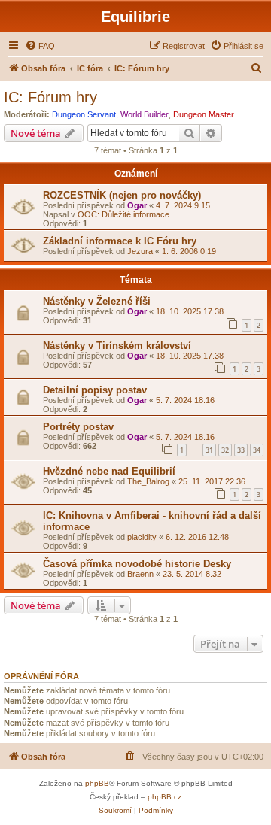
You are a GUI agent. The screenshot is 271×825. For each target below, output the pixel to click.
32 (225, 450)
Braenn (140, 573)
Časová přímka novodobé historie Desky (137, 563)
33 (241, 450)
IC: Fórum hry (50, 97)
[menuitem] (40, 46)
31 (209, 450)
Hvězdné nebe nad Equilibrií (109, 471)
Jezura (140, 251)
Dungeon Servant (84, 114)
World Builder (144, 114)
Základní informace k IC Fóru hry (119, 241)
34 (256, 450)
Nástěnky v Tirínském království (117, 345)
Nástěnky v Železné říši (97, 301)
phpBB (97, 783)
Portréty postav (78, 426)
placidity (142, 536)
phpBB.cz (164, 797)
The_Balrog (148, 481)
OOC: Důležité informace (123, 214)
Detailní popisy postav (95, 390)
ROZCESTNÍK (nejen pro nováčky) (122, 195)
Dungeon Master (203, 114)
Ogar (137, 205)
